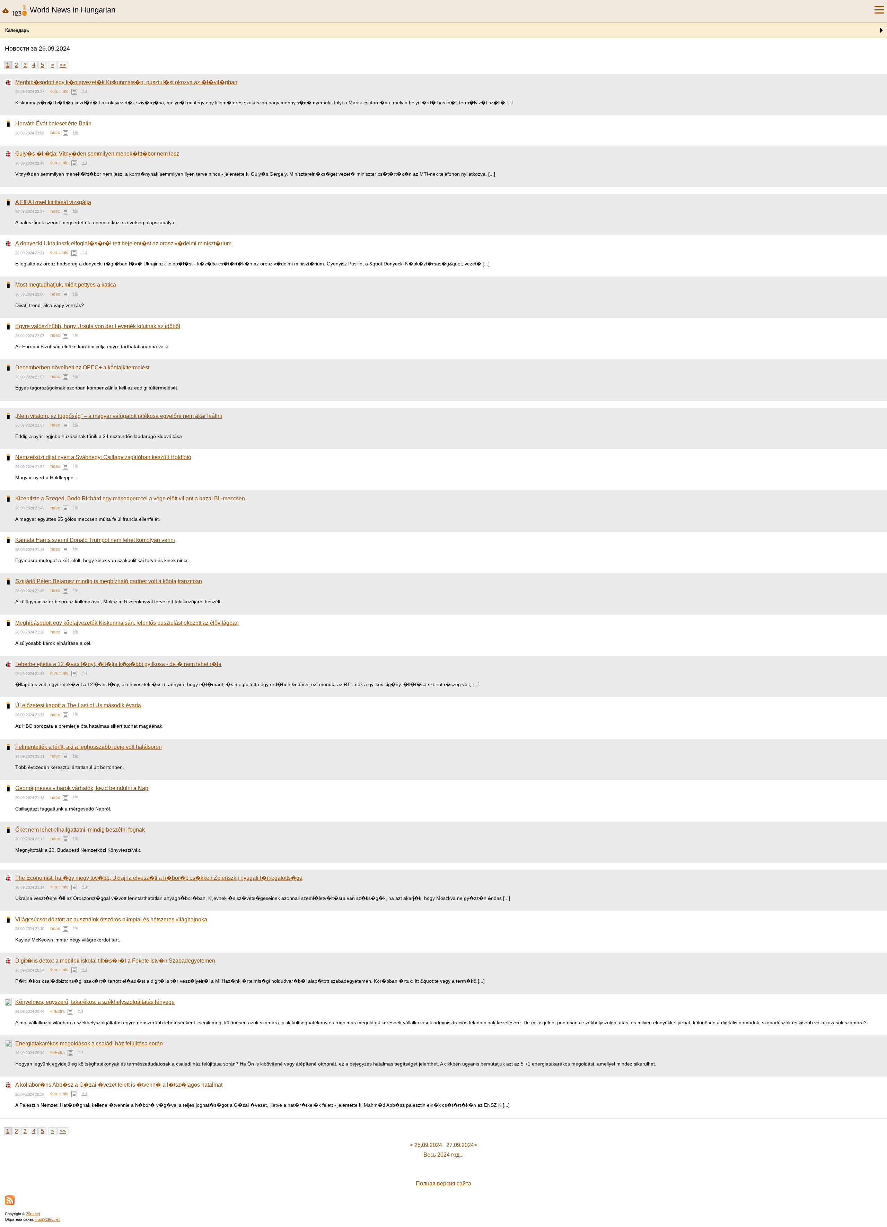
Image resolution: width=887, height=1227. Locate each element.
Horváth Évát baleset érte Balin (53, 123)
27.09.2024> (461, 1145)
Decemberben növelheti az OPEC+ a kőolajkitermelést (82, 367)
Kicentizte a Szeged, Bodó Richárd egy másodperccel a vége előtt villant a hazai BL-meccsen (130, 498)
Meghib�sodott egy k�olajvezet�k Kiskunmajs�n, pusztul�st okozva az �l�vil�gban (126, 82)
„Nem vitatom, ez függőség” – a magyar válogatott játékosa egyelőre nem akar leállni (118, 416)
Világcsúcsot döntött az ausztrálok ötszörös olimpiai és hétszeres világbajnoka (111, 919)
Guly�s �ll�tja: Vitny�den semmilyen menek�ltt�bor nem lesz (97, 154)
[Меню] (879, 10)
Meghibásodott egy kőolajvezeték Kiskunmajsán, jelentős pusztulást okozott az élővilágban (127, 623)
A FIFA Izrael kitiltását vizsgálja (53, 202)
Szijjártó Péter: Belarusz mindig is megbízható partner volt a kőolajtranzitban (108, 581)
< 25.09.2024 (426, 1145)
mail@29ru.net (47, 1219)
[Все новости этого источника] (74, 92)
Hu (84, 90)
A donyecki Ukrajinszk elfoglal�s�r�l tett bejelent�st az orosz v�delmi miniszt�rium (123, 243)
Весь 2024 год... (443, 1155)
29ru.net (33, 1214)
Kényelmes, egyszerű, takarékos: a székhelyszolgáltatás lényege (95, 1002)
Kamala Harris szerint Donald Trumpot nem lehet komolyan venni (95, 540)
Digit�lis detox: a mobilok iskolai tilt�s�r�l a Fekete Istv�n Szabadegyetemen (115, 961)
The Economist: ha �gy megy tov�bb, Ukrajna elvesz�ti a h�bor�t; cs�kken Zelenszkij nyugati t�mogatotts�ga (158, 878)
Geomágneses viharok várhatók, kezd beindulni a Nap (81, 788)
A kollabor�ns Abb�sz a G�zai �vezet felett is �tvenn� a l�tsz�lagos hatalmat (118, 1085)
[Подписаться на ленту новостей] (10, 1200)
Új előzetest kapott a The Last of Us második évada (78, 705)
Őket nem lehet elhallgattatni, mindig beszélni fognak (80, 830)
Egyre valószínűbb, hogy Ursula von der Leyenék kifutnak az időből (97, 326)
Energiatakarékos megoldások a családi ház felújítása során (89, 1043)
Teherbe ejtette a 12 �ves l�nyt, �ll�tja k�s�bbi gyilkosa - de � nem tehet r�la (118, 664)
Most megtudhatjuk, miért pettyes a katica (65, 285)
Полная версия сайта (443, 1183)
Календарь (17, 30)
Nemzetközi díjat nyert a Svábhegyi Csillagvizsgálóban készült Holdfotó (103, 457)
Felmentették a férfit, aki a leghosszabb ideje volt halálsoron (88, 747)
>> (63, 65)
